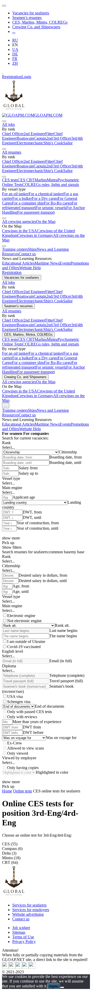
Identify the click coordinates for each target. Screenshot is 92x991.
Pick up (8, 542)
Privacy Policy (24, 941)
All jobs (8, 124)
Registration (11, 76)
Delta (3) (9, 853)
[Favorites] (2, 72)
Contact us (27, 254)
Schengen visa (18, 701)
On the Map (45, 221)
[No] (62, 987)
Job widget (21, 927)
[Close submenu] (4, 121)
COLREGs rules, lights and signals (50, 184)
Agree (53, 986)
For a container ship (28, 203)
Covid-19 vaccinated (24, 646)
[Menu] (4, 5)
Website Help (30, 268)
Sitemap (18, 932)
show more (11, 538)
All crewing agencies (19, 221)
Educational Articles (18, 263)
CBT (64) (10, 862)
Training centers (15, 249)
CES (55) (9, 844)
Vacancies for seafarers (30, 13)
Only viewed (17, 753)
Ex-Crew (14, 743)
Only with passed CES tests (29, 711)
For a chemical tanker (46, 194)
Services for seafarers (29, 905)
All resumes (11, 152)
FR (14, 59)
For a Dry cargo (45, 198)
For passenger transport (36, 212)
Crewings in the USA (19, 231)
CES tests (10, 180)
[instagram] (18, 967)
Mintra (52, 180)
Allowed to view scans (25, 748)
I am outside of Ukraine (26, 641)
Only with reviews (22, 717)
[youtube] (12, 967)
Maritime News (47, 263)
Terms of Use (23, 937)
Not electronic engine (24, 621)
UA (15, 49)
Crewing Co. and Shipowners (36, 27)
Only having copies (23, 767)
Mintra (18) (11, 858)
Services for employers (30, 910)
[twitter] (5, 967)
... (13, 31)
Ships (32, 249)
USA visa (15, 696)
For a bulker (22, 198)
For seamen (12, 433)
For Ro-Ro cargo (58, 203)
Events (65, 263)
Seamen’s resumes (27, 17)
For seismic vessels (51, 207)
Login (26, 76)
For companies (36, 433)
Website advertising (28, 914)
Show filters (11, 547)
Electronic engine (21, 615)
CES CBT (26, 180)
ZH (15, 63)
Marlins (40, 180)
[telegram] (25, 967)
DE (15, 54)
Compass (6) (12, 848)
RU (15, 40)
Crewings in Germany (35, 235)
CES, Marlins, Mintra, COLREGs (39, 22)
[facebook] (32, 967)
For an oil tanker (15, 194)
